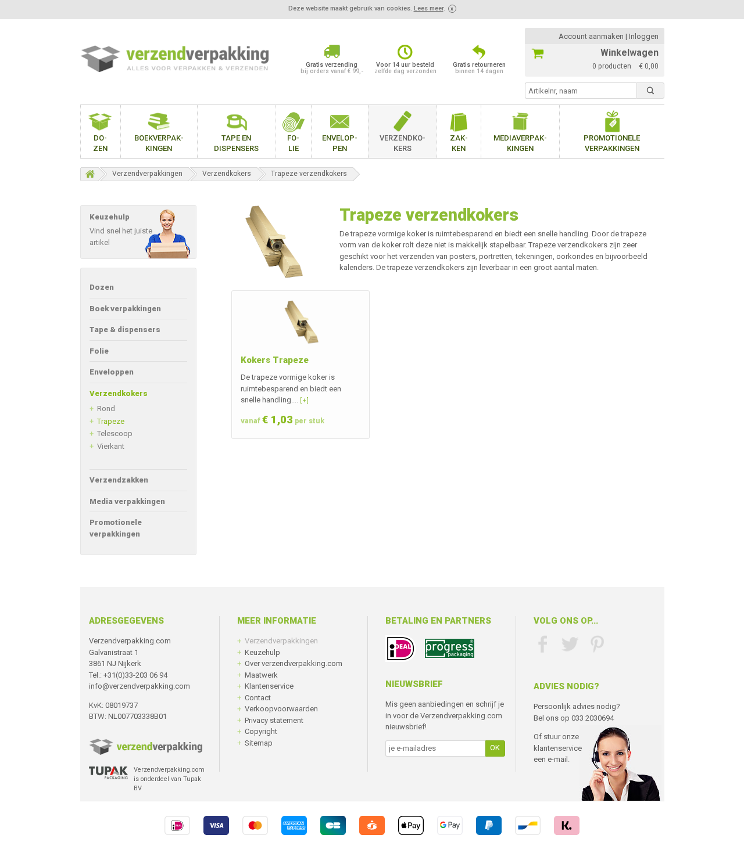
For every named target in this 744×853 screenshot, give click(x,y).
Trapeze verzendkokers (309, 174)
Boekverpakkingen (159, 143)
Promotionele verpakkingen (612, 143)
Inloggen (644, 36)
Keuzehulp (262, 652)
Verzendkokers (402, 143)
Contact (258, 697)
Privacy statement (274, 720)
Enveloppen (339, 143)
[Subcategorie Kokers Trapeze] (300, 323)
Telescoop (115, 433)
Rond (106, 408)
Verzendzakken (119, 480)
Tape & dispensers (125, 329)
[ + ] (304, 400)
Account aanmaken (591, 36)
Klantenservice (269, 686)
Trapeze (110, 421)
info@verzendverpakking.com (139, 686)
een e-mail (551, 759)
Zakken (459, 143)
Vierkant (110, 446)
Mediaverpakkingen (520, 143)
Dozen (100, 143)
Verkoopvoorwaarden (281, 708)
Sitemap (259, 743)
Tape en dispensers (236, 143)
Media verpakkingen (127, 501)
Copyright (261, 731)
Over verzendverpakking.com (293, 663)
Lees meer (428, 8)
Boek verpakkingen (125, 308)
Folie (293, 143)
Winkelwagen (629, 52)
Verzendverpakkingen (147, 174)
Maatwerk (261, 675)
